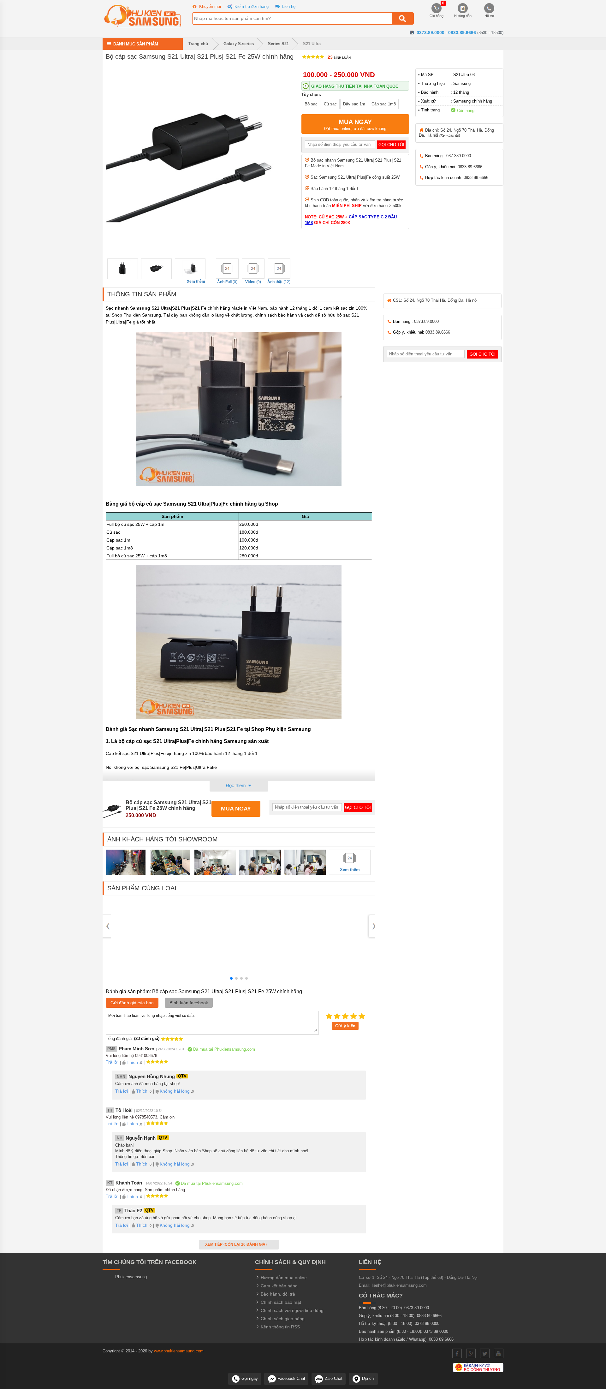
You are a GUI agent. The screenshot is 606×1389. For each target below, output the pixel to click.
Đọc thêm (236, 785)
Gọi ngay (249, 1378)
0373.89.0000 (430, 32)
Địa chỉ (368, 1378)
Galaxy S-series (238, 43)
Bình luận (339, 57)
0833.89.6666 (462, 32)
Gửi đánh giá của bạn (132, 1002)
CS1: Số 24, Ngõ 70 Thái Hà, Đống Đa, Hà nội (435, 300)
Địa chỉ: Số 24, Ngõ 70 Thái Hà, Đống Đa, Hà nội (456, 133)
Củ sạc (330, 104)
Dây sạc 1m (354, 104)
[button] (231, 978)
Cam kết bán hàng (278, 1285)
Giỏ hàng (436, 10)
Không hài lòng (175, 1091)
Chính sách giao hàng (282, 1318)
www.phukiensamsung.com (179, 1351)
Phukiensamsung (131, 1276)
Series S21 (278, 43)
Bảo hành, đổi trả (277, 1294)
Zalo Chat (333, 1378)
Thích (132, 1062)
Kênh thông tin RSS (279, 1326)
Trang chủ (197, 43)
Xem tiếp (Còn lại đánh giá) (236, 1244)
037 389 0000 (458, 155)
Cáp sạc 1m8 (383, 104)
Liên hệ (288, 6)
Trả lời (112, 1062)
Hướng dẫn (463, 16)
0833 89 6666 (429, 1315)
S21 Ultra (312, 43)
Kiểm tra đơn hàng (251, 6)
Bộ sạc (311, 104)
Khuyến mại (209, 6)
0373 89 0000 (416, 1307)
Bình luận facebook (188, 1002)
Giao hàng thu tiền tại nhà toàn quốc (354, 86)
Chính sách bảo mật (280, 1302)
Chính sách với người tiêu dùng (291, 1310)
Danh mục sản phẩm (135, 43)
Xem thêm (196, 281)
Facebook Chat (290, 1378)
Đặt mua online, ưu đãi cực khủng (355, 124)
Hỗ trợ (489, 16)
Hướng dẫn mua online (283, 1277)
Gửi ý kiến (345, 1026)
